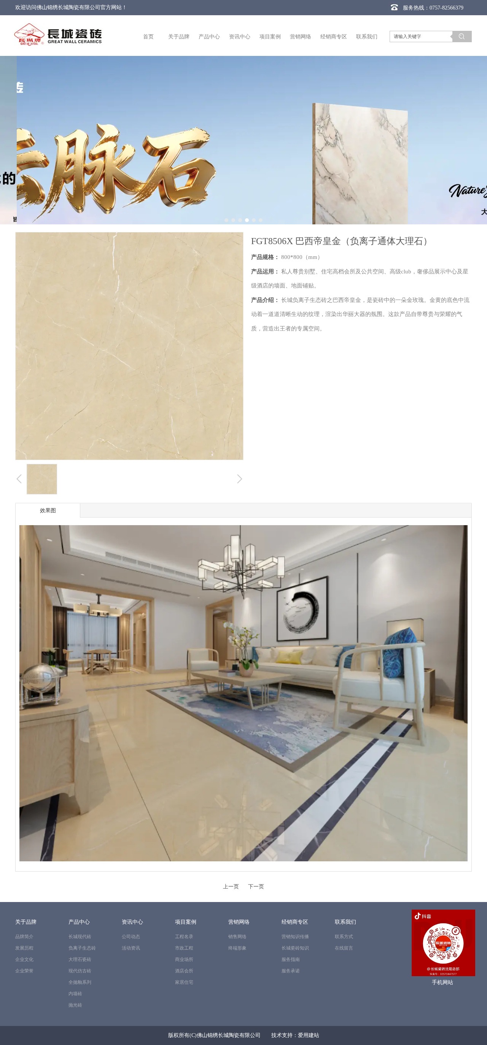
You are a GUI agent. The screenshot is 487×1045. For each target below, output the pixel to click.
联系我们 (345, 922)
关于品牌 (26, 922)
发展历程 (24, 948)
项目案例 (185, 922)
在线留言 (344, 948)
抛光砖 (75, 1005)
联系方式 (344, 936)
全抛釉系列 (79, 982)
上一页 (231, 886)
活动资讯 (131, 948)
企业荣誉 (24, 971)
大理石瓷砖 (79, 959)
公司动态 (131, 936)
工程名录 (184, 936)
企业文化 (24, 959)
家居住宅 (184, 982)
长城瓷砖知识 (295, 948)
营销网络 (239, 922)
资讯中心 (132, 922)
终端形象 (237, 948)
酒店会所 (184, 971)
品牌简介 (24, 936)
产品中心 (79, 922)
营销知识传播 (295, 936)
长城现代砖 (79, 936)
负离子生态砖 (82, 948)
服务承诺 (291, 971)
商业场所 (184, 959)
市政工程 (184, 948)
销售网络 (237, 936)
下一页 (256, 886)
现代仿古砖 (79, 971)
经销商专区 (295, 922)
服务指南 (291, 959)
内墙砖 (75, 993)
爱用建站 (308, 1035)
